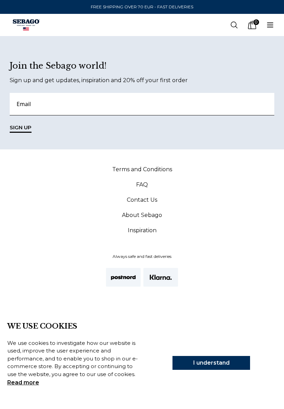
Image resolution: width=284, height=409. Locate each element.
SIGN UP (21, 127)
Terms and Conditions (142, 169)
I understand (211, 362)
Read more (23, 382)
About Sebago (142, 215)
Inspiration (142, 230)
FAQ (142, 184)
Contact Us (142, 200)
